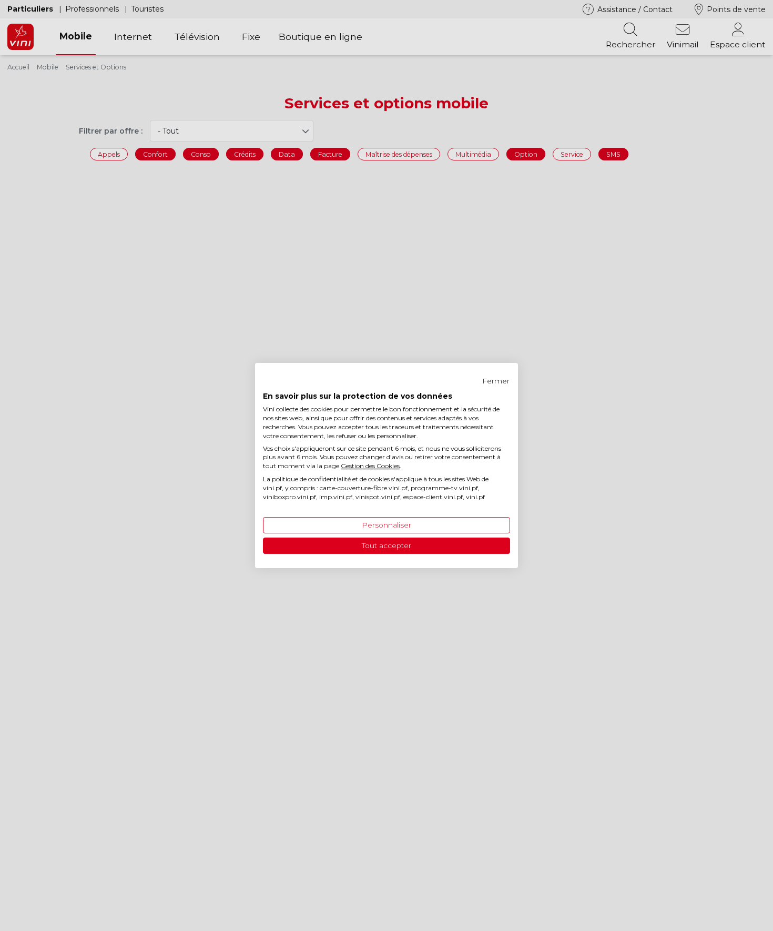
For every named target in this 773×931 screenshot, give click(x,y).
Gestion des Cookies (370, 466)
